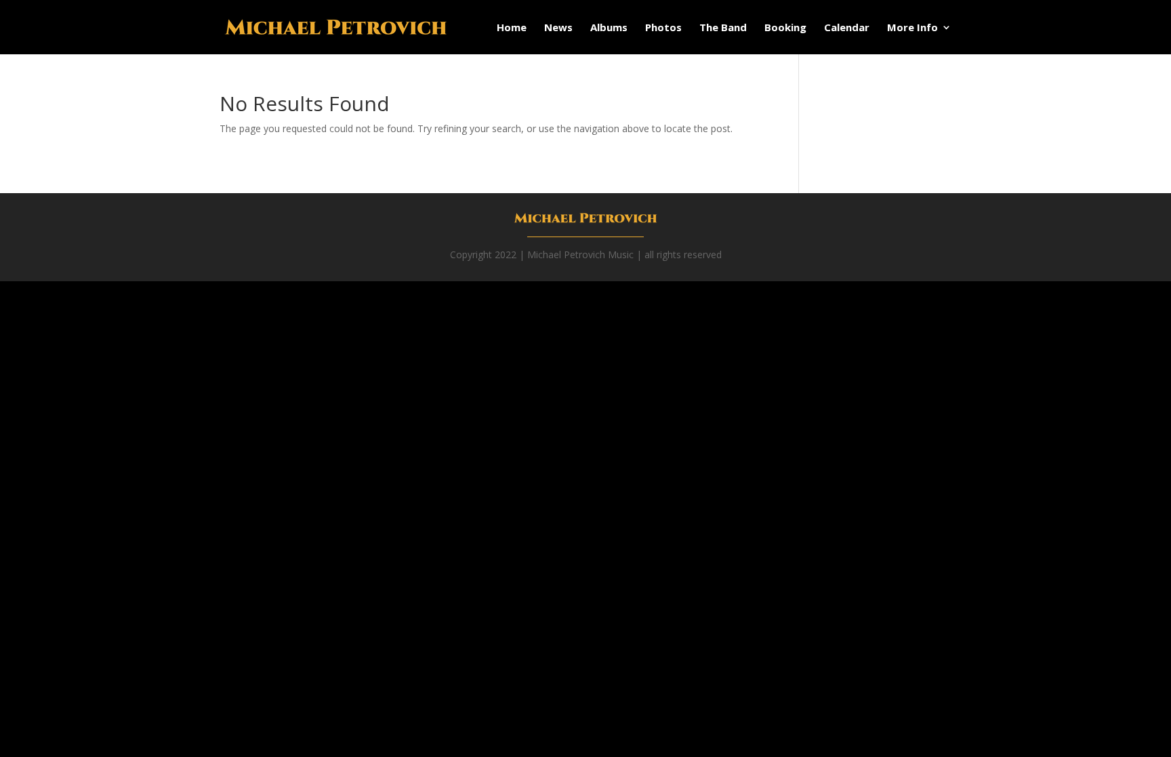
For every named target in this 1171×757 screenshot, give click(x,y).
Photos (663, 28)
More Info (912, 28)
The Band (723, 28)
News (558, 28)
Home (512, 28)
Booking (785, 28)
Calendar (846, 28)
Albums (609, 28)
